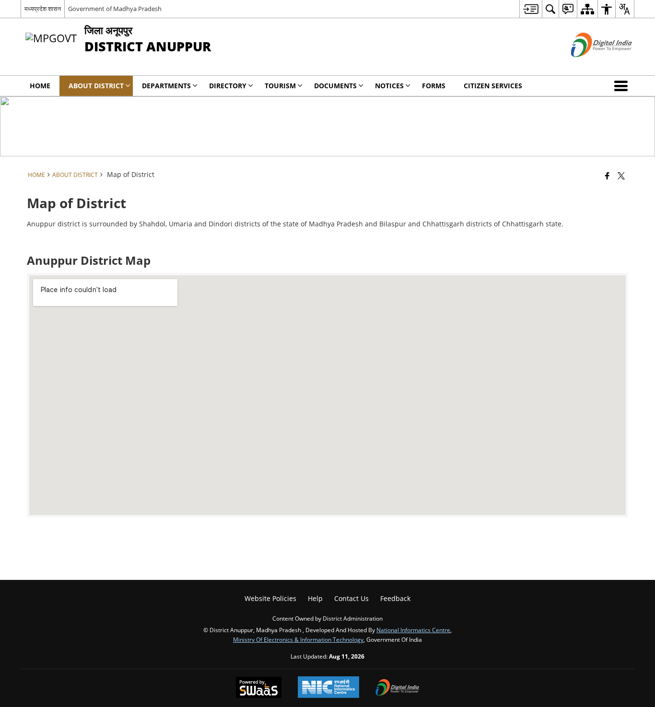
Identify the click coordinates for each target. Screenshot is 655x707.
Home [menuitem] (40, 85)
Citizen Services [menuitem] (493, 85)
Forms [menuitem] (433, 85)
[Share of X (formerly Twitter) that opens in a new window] (621, 175)
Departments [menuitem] (166, 85)
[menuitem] (530, 9)
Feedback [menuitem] (395, 598)
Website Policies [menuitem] (270, 598)
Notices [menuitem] (389, 85)
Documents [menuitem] (335, 85)
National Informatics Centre (413, 630)
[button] (622, 86)
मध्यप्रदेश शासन (42, 8)
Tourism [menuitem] (280, 85)
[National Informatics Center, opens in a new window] (328, 688)
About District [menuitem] (96, 85)
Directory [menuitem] (227, 85)
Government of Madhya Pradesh (115, 8)
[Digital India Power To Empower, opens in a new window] (397, 688)
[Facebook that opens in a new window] (607, 175)
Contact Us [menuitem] (351, 598)
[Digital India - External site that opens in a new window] (589, 65)
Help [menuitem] (315, 598)
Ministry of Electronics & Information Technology (298, 639)
